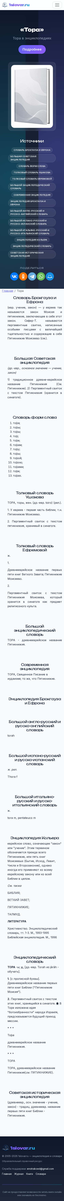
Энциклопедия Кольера (32, 240)
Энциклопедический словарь (32, 246)
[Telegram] (32, 276)
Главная (7, 1173)
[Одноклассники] (23, 276)
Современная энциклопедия (32, 195)
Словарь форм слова (32, 166)
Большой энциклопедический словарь (30, 187)
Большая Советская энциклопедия (23, 158)
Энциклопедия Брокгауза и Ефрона (28, 203)
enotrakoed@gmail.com (40, 1168)
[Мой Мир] (50, 276)
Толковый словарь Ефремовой (32, 179)
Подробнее (32, 49)
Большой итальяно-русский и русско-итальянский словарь (29, 232)
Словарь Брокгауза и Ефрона (32, 150)
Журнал (19, 1173)
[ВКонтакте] (14, 276)
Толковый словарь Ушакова (32, 172)
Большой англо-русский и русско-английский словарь (29, 212)
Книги (29, 1173)
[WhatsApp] (41, 276)
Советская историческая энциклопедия (26, 254)
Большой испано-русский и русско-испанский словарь (28, 222)
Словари (41, 1173)
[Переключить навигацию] (57, 5)
